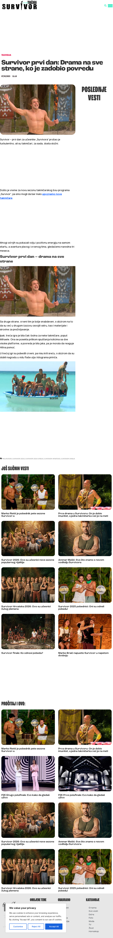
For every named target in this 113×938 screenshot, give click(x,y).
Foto (63, 915)
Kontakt (65, 908)
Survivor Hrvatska (52, 459)
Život (91, 928)
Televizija (65, 921)
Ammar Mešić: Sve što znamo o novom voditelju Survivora (81, 561)
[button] (105, 6)
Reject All (36, 926)
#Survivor (7, 459)
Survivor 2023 (18, 459)
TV (90, 925)
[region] (36, 917)
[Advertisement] (56, 31)
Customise (18, 926)
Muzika (64, 918)
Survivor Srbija (68, 459)
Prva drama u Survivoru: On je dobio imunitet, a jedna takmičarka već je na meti (83, 514)
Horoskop (94, 932)
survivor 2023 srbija (34, 459)
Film (62, 911)
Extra (91, 915)
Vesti (63, 925)
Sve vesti (93, 911)
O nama (92, 908)
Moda (91, 921)
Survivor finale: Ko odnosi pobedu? (22, 653)
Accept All (54, 926)
